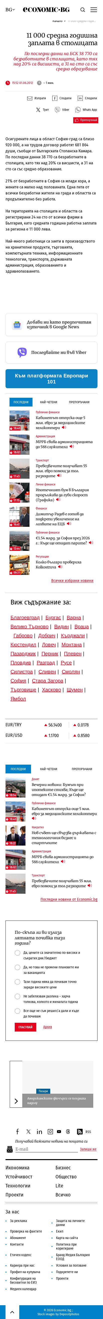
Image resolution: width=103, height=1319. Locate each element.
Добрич (46, 635)
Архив (47, 1027)
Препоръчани (79, 402)
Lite (59, 1185)
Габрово (23, 635)
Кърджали (73, 635)
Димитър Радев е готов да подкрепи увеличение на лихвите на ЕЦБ (60, 519)
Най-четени (48, 402)
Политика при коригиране (66, 1246)
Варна (74, 617)
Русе (66, 662)
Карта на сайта (67, 1238)
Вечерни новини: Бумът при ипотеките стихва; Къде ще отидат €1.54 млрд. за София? (59, 789)
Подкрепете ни (67, 1272)
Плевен (73, 653)
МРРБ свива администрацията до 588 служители (64, 444)
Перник (50, 653)
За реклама (18, 1221)
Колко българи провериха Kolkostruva (59, 564)
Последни (21, 402)
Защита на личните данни (70, 1223)
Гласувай (25, 1027)
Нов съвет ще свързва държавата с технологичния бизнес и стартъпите (64, 838)
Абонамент (18, 1238)
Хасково (51, 689)
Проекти (15, 1194)
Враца (81, 626)
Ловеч (49, 644)
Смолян (71, 671)
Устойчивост (19, 1176)
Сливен (47, 671)
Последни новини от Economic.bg (69, 899)
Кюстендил (23, 644)
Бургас (53, 617)
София (18, 680)
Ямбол (18, 698)
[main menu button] (93, 9)
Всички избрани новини (72, 581)
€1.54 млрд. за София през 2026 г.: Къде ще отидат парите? (63, 540)
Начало (57, 21)
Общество (66, 1176)
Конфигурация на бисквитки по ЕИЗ (23, 1280)
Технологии (18, 1185)
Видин (61, 626)
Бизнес (63, 1167)
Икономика (18, 1167)
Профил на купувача (25, 1272)
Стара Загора (47, 680)
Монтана (72, 644)
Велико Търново (29, 626)
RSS (88, 1132)
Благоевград (25, 617)
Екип (59, 1231)
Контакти (17, 1244)
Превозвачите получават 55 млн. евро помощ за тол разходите (61, 471)
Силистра (21, 671)
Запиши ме (88, 1149)
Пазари (43, 1091)
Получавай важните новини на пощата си (51, 1141)
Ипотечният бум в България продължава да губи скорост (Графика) (62, 495)
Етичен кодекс (21, 1255)
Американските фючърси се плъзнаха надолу (56, 1100)
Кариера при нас (22, 1265)
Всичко (63, 1194)
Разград (46, 662)
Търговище (23, 689)
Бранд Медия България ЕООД (73, 1257)
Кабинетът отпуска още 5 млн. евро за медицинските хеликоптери (60, 423)
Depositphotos (69, 1314)
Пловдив (20, 662)
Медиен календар (23, 1289)
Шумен (75, 689)
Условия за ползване (71, 1265)
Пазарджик (23, 653)
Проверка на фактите (26, 1231)
